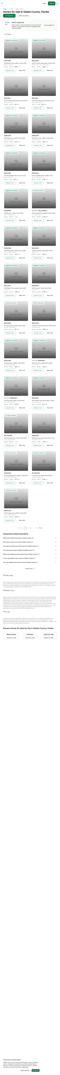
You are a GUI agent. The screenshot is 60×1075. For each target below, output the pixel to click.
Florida (11, 9)
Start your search (23, 15)
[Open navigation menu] (57, 3)
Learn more (25, 1067)
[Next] (26, 48)
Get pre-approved (49, 25)
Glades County (19, 9)
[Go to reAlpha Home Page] (6, 3)
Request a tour (10, 70)
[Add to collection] (26, 40)
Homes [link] (5, 9)
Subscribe (10, 15)
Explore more (29, 568)
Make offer (22, 70)
